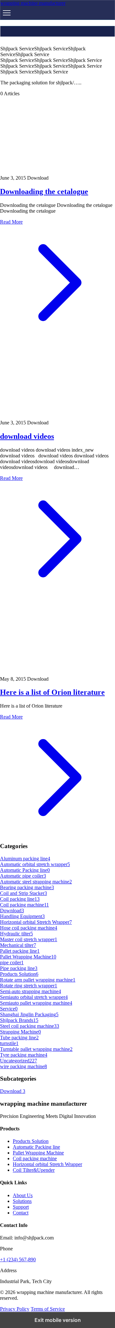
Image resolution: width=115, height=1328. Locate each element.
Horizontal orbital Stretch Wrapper (47, 1164)
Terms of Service (48, 1309)
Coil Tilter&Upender (34, 1170)
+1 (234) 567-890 (18, 1259)
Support (21, 1207)
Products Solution (31, 1141)
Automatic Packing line (36, 1147)
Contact (20, 1212)
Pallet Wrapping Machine (38, 1152)
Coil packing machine (35, 1158)
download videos (27, 436)
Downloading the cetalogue (44, 191)
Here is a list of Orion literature (52, 692)
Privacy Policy (14, 1309)
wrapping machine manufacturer (32, 3)
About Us (23, 1195)
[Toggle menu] (6, 13)
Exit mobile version (57, 1320)
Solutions (22, 1201)
